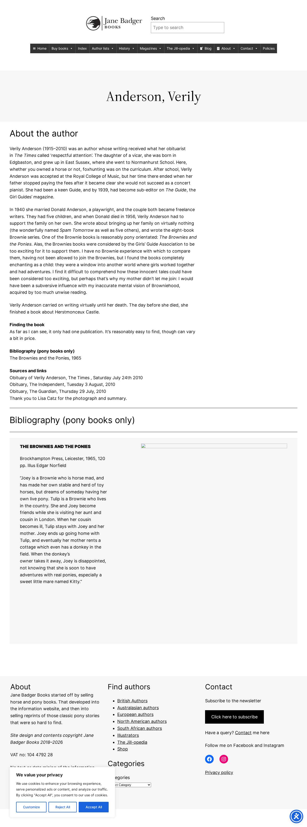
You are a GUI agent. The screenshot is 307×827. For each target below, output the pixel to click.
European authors (135, 714)
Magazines (148, 48)
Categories (119, 777)
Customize (31, 807)
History (124, 48)
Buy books (60, 48)
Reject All (62, 807)
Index (82, 48)
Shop (122, 748)
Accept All (94, 807)
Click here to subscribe (234, 716)
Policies (269, 48)
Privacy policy (219, 772)
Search (158, 18)
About (226, 48)
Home (42, 48)
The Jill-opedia (178, 48)
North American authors (142, 721)
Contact (247, 48)
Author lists (100, 48)
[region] (62, 792)
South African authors (139, 728)
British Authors (132, 700)
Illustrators (128, 735)
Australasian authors (138, 707)
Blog (208, 48)
